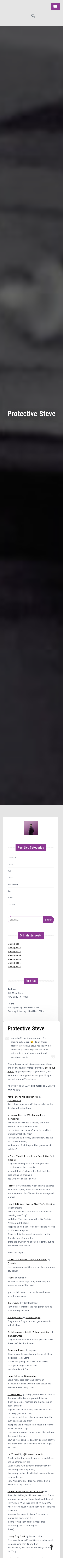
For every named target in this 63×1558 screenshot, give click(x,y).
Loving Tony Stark (16, 1536)
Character (12, 857)
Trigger (11, 1278)
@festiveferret (14, 1100)
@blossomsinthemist (33, 1454)
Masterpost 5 (14, 959)
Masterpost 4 (14, 955)
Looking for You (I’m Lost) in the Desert (27, 1259)
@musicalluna (30, 1376)
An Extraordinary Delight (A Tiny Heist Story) (30, 1332)
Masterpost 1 (14, 944)
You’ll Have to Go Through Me (23, 1097)
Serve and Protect (16, 1350)
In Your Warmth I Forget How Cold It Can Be (30, 1156)
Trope (10, 897)
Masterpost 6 (14, 963)
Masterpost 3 (14, 951)
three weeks (14, 1303)
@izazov (12, 1160)
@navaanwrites (15, 1336)
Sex (9, 891)
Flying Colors (14, 1376)
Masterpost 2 (14, 948)
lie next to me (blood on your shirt (25, 1491)
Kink (9, 871)
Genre (10, 864)
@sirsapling (13, 1119)
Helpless (12, 1186)
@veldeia (12, 1263)
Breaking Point (15, 1317)
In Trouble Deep (15, 1115)
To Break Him (15, 1394)
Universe (11, 904)
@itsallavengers (33, 1317)
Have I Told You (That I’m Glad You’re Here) (30, 1204)
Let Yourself (14, 1454)
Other (10, 877)
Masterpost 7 (14, 966)
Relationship (13, 884)
